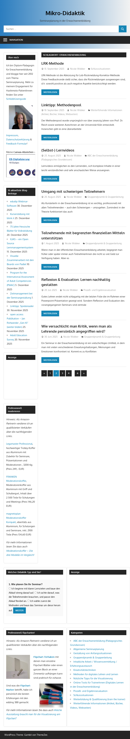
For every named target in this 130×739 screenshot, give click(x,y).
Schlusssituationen (100, 68)
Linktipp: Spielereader (22, 306)
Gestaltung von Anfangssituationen (92, 653)
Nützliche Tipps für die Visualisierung (93, 678)
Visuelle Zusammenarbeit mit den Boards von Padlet (20, 260)
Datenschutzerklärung (17, 139)
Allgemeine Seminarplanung (88, 649)
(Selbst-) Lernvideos (57, 150)
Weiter (19, 610)
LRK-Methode (52, 63)
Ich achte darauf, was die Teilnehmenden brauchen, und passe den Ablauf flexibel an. (34, 596)
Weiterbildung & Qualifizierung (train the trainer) (99, 699)
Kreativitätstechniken (84, 669)
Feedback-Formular (16, 143)
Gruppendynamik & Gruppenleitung (106, 196)
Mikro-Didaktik (65, 12)
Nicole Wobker (77, 68)
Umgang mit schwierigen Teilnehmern (73, 191)
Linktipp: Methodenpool (61, 105)
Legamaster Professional (19, 443)
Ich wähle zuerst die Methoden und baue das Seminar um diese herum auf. (34, 606)
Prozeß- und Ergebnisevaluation (100, 290)
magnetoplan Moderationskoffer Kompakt (16, 518)
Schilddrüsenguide (16, 98)
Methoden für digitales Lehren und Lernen (95, 674)
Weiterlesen (50, 92)
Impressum (12, 135)
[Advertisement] (22, 379)
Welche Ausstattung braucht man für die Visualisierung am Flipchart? (34, 714)
